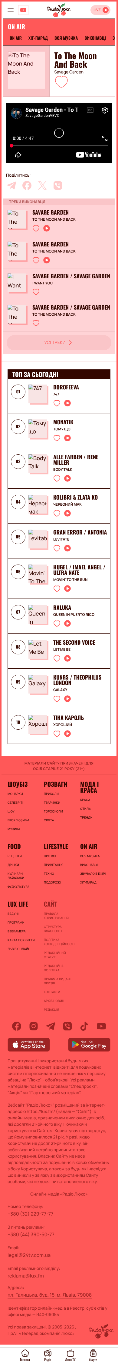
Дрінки (13, 865)
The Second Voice (74, 642)
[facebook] (26, 185)
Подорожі (52, 882)
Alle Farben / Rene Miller (75, 460)
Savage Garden (69, 72)
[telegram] (11, 185)
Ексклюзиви (18, 820)
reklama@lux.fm (26, 1275)
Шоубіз (18, 784)
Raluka (62, 608)
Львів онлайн (19, 949)
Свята (49, 820)
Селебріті (15, 802)
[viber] (57, 185)
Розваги (55, 784)
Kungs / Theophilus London (77, 680)
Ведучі (13, 913)
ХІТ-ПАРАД (38, 38)
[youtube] (101, 1026)
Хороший (62, 725)
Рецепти (15, 856)
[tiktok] (84, 1026)
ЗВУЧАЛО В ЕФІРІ (93, 873)
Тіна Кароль (68, 718)
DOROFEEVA (66, 387)
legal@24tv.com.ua (29, 1255)
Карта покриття (21, 940)
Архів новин (54, 1001)
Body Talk (62, 469)
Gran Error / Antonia (80, 532)
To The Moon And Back (54, 219)
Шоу (11, 811)
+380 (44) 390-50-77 (31, 1234)
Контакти (52, 992)
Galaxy (60, 690)
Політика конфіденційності (59, 942)
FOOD (14, 846)
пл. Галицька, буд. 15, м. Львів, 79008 (50, 1294)
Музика (14, 829)
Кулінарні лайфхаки (16, 875)
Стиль (85, 808)
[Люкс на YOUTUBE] (23, 10)
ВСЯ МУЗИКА (66, 38)
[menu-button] (11, 10)
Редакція (51, 1009)
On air (16, 38)
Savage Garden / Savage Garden (71, 276)
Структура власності (53, 929)
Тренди (86, 817)
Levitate (61, 539)
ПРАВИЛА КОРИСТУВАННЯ (56, 915)
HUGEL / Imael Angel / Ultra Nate (79, 570)
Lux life (18, 904)
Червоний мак (67, 504)
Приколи (51, 794)
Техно (49, 873)
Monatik (63, 422)
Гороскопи (53, 811)
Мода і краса (89, 787)
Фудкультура (18, 886)
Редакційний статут (55, 955)
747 (56, 394)
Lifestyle (56, 846)
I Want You (42, 283)
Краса (85, 800)
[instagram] (33, 1026)
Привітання (53, 865)
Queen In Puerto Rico (73, 614)
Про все (50, 856)
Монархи (15, 794)
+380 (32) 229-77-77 (31, 1213)
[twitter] (42, 185)
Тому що (61, 429)
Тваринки (52, 802)
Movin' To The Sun (70, 580)
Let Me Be (61, 649)
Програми (16, 922)
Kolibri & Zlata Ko (75, 497)
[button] (61, 81)
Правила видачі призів (57, 981)
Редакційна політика (54, 968)
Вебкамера (17, 931)
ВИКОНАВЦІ (95, 38)
